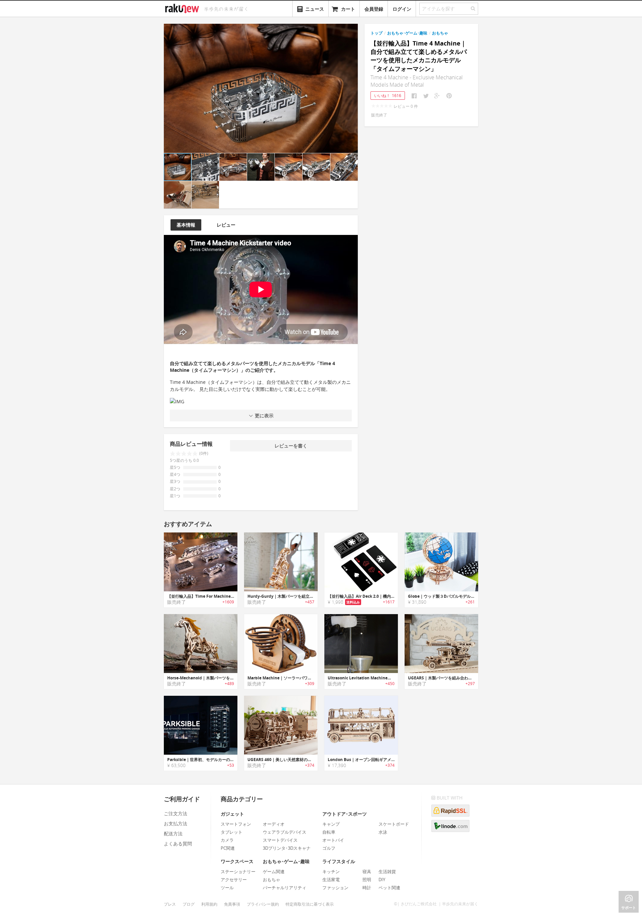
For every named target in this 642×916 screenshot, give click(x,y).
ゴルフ (328, 848)
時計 (366, 888)
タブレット (231, 832)
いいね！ (387, 95)
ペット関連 (389, 888)
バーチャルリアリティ (284, 888)
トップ (376, 33)
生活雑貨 (387, 871)
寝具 (366, 871)
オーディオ (274, 824)
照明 (366, 880)
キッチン (331, 871)
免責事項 (232, 904)
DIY (382, 880)
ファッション (335, 888)
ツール (227, 888)
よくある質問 (178, 843)
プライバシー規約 (263, 904)
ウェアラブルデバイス (284, 832)
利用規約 (209, 904)
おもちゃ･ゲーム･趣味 (407, 33)
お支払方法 (175, 823)
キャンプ (331, 824)
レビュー (226, 225)
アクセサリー (234, 880)
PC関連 (228, 848)
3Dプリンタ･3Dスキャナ (287, 848)
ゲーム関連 (274, 871)
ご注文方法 (175, 813)
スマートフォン (236, 824)
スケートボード (394, 824)
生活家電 (331, 880)
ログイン (402, 9)
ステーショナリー (238, 871)
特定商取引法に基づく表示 (310, 904)
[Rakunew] (183, 7)
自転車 (328, 832)
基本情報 (186, 225)
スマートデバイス (280, 840)
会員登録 (373, 9)
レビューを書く (291, 445)
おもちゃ (440, 33)
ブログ (189, 904)
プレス (170, 904)
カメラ (227, 840)
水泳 (383, 832)
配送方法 (173, 833)
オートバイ (333, 840)
